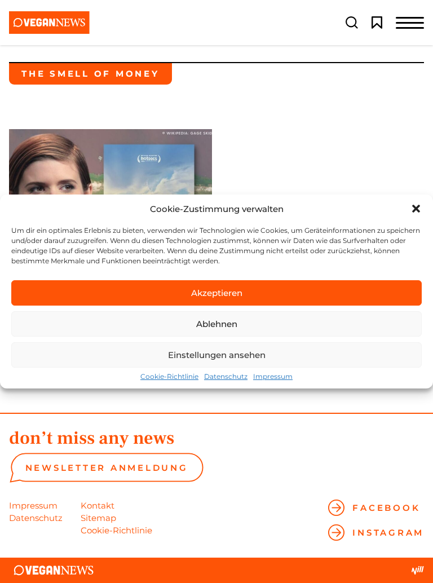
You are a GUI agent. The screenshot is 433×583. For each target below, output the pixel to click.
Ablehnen (216, 324)
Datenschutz (226, 376)
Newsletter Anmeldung (106, 467)
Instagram (388, 532)
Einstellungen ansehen (217, 355)
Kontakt (97, 505)
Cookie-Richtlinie (169, 376)
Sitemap (98, 518)
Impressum (273, 376)
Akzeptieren (216, 293)
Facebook (386, 507)
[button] (416, 208)
